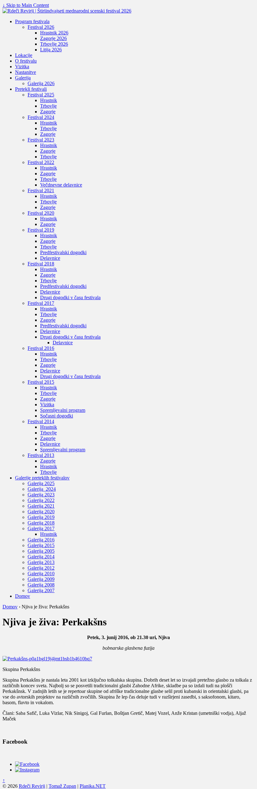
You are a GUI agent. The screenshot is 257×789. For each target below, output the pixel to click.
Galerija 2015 (41, 545)
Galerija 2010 (41, 573)
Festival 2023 (41, 139)
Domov (22, 596)
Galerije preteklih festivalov (42, 477)
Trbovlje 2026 (54, 44)
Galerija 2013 (41, 562)
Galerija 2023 (41, 494)
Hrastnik (48, 100)
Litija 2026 (51, 49)
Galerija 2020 (41, 511)
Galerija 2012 (41, 568)
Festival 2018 (41, 263)
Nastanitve (25, 72)
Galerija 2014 (41, 556)
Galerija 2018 (41, 522)
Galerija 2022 (41, 500)
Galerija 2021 (41, 506)
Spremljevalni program (62, 410)
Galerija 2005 (41, 551)
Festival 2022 (41, 162)
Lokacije (23, 55)
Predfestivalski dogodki (63, 252)
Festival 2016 (41, 348)
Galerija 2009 (41, 579)
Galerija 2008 (41, 584)
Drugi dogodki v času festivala (70, 297)
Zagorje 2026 (53, 38)
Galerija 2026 (41, 83)
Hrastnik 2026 (54, 32)
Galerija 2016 (41, 539)
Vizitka (22, 66)
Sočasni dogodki (56, 415)
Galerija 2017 (41, 528)
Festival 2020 (41, 213)
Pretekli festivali (31, 89)
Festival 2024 (41, 117)
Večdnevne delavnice (61, 184)
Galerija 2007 (41, 590)
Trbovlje (48, 106)
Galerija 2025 (41, 483)
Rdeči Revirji (32, 786)
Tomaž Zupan (62, 786)
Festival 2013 (41, 455)
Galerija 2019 (41, 517)
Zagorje (47, 111)
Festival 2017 (41, 303)
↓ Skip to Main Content (26, 5)
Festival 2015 (41, 382)
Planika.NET (93, 786)
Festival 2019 (41, 230)
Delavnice (50, 258)
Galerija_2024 (42, 489)
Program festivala (32, 21)
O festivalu (26, 61)
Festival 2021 (41, 190)
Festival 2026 (41, 27)
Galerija (23, 77)
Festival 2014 (41, 421)
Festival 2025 (41, 94)
